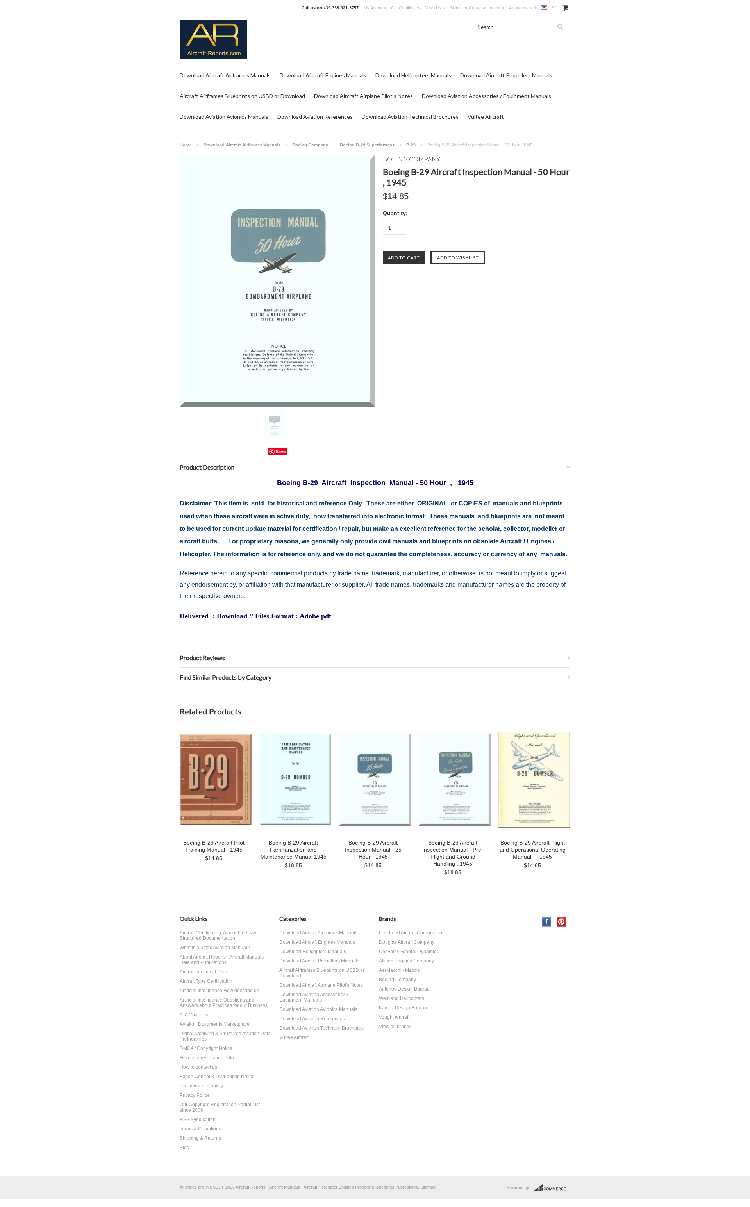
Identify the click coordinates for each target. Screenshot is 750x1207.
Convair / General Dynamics (409, 951)
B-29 (411, 145)
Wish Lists (435, 7)
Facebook (547, 922)
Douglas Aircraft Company (406, 942)
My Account (375, 7)
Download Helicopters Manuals (413, 75)
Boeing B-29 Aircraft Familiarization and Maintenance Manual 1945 (294, 849)
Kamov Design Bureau (403, 1008)
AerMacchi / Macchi (399, 970)
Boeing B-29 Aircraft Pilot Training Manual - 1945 (214, 846)
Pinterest (561, 922)
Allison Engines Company (406, 961)
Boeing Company (310, 145)
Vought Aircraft (394, 1017)
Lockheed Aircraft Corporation (410, 933)
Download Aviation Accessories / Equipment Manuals (486, 96)
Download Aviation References (315, 116)
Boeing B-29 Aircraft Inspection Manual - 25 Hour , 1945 (373, 849)
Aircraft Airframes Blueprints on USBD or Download (242, 96)
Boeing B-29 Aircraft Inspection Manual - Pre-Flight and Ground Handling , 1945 (452, 853)
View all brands (395, 1026)
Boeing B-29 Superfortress (367, 145)
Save (281, 451)
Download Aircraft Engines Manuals (323, 75)
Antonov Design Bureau (404, 989)
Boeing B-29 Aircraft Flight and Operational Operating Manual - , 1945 (533, 849)
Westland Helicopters (401, 998)
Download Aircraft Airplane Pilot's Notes (363, 96)
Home (186, 145)
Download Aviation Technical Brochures (410, 116)
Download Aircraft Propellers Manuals (506, 75)
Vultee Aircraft (486, 116)
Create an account (486, 7)
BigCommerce (551, 1188)
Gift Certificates (405, 7)
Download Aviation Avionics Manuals (224, 116)
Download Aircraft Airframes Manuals (225, 75)
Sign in (456, 7)
